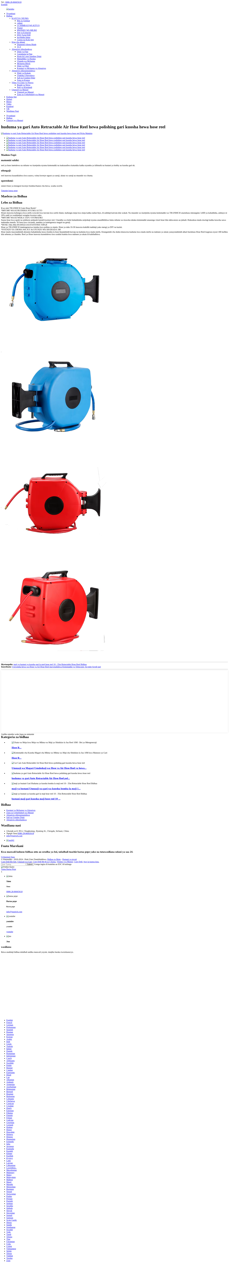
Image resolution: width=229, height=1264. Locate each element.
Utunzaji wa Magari (20, 90)
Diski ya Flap (22, 52)
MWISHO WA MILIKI (27, 30)
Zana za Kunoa (23, 80)
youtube (9, 932)
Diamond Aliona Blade (26, 44)
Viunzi (20, 28)
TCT (19, 47)
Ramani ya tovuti (69, 859)
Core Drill (78, 862)
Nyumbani (10, 13)
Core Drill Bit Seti (8, 862)
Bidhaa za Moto (54, 859)
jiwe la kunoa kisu (91, 862)
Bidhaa (9, 16)
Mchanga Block (23, 63)
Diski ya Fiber (23, 66)
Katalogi (10, 106)
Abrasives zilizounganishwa (23, 71)
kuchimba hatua (23, 37)
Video (8, 104)
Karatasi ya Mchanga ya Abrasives (31, 68)
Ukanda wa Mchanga (26, 61)
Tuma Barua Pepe (8, 869)
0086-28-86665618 (13, 2)
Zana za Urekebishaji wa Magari (30, 94)
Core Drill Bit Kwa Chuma (44, 862)
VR (7, 109)
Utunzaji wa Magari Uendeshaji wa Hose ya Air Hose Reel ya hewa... (49, 768)
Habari (9, 99)
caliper (20, 23)
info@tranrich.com (14, 836)
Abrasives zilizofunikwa (22, 49)
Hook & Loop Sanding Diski (29, 56)
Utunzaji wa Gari (24, 862)
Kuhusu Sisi (11, 97)
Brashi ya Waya (23, 85)
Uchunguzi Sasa (8, 857)
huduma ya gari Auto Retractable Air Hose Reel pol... (41, 778)
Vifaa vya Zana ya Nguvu (22, 82)
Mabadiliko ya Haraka (26, 59)
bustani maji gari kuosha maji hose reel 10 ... (36, 798)
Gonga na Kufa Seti (25, 40)
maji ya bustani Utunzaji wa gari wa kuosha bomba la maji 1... (46, 788)
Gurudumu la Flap (24, 54)
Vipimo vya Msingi (65, 862)
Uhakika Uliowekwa (25, 75)
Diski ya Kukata (24, 73)
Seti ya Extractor (24, 32)
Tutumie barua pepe (9, 191)
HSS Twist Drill (23, 35)
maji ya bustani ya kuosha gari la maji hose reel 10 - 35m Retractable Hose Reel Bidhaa (50, 664)
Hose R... (16, 747)
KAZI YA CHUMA (20, 18)
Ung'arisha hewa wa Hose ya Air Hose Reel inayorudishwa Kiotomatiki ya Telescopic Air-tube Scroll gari (56, 667)
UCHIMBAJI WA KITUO (28, 25)
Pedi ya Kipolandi (24, 87)
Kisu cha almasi (18, 42)
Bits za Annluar (23, 21)
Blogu (9, 102)
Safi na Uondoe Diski (26, 78)
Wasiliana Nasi (12, 111)
